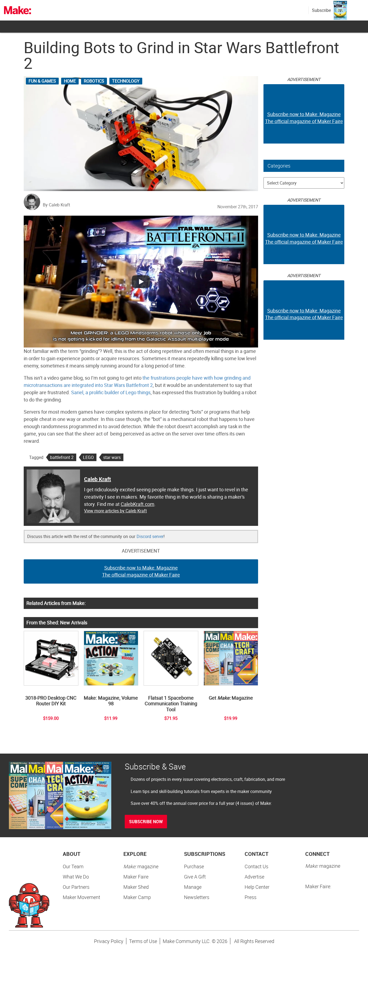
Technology (126, 81)
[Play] (141, 281)
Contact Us (256, 866)
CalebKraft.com (137, 504)
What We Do (76, 876)
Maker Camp (137, 897)
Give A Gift (195, 876)
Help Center (257, 887)
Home (70, 81)
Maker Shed (136, 887)
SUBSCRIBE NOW (146, 822)
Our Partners (76, 887)
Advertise (254, 876)
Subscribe (321, 10)
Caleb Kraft (97, 479)
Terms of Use (143, 941)
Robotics (94, 81)
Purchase (194, 866)
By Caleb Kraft (56, 205)
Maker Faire (135, 876)
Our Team (73, 866)
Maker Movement (81, 897)
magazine (140, 866)
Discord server (150, 536)
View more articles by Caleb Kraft (115, 511)
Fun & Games (42, 81)
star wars (112, 457)
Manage (193, 887)
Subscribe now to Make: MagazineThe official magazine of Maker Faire (141, 571)
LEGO (88, 457)
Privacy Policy (108, 941)
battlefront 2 (62, 457)
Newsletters (196, 897)
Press (250, 897)
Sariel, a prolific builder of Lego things (111, 392)
